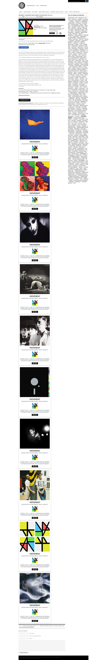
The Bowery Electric (82, 150)
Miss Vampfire (85, 99)
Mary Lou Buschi (74, 93)
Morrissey (83, 101)
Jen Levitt (77, 74)
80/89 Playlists (81, 17)
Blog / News (34, 11)
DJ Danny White (42, 43)
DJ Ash (70, 49)
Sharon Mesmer (81, 136)
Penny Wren (73, 120)
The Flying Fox (78, 154)
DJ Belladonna (76, 49)
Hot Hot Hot (74, 69)
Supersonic (70, 146)
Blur (70, 33)
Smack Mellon (75, 139)
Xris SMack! (84, 181)
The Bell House (75, 150)
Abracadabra (79, 19)
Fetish (73, 60)
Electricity (75, 53)
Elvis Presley (80, 53)
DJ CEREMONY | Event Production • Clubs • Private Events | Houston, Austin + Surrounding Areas (42, 4)
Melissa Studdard (76, 94)
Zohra (74, 182)
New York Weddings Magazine (80, 110)
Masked (80, 93)
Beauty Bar (79, 28)
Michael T (78, 97)
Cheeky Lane (75, 38)
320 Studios (74, 19)
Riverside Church (71, 129)
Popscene (80, 123)
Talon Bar (74, 148)
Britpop (80, 33)
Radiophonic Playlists (72, 127)
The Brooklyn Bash (71, 152)
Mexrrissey (85, 96)
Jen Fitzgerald (71, 74)
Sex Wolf (69, 136)
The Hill (69, 157)
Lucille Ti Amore (81, 89)
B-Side (79, 26)
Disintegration (80, 48)
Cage (70, 36)
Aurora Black (74, 26)
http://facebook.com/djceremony (24, 95)
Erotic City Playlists (71, 56)
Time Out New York (84, 162)
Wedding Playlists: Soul (78, 177)
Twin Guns (81, 166)
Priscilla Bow (74, 124)
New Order (78, 107)
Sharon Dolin (75, 136)
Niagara (69, 111)
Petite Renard (75, 121)
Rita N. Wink (83, 128)
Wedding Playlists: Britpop (80, 170)
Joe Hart (73, 76)
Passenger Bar (29, 625)
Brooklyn (42, 625)
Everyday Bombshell (75, 57)
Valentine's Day (72, 168)
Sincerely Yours (78, 137)
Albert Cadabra (78, 20)
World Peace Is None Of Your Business (81, 180)
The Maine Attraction (76, 157)
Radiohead (79, 125)
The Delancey (83, 153)
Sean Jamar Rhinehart (83, 135)
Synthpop (69, 148)
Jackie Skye (70, 73)
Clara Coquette (84, 40)
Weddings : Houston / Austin (57, 11)
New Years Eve (79, 109)
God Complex (85, 65)
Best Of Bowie (78, 30)
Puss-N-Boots (83, 124)
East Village (85, 52)
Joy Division (56, 625)
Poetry (76, 123)
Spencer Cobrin (82, 140)
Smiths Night (81, 139)
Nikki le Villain (80, 111)
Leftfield (69, 85)
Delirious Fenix (80, 46)
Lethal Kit (76, 86)
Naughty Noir (71, 106)
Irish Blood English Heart (82, 72)
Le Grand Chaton (75, 85)
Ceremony (70, 38)
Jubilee (76, 78)
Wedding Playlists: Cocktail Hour (74, 172)
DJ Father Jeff (82, 49)
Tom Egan (76, 164)
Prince (69, 124)
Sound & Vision (74, 140)
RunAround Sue (79, 132)
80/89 (76, 17)
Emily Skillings (74, 54)
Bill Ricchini (77, 32)
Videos (81, 168)
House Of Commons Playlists (73, 70)
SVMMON (75, 146)
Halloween (79, 68)
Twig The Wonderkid (72, 167)
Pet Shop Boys (81, 121)
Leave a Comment (39, 16)
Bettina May (84, 30)
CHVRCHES (71, 40)
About (20, 11)
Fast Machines (80, 58)
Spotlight (34, 625)
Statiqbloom (76, 141)
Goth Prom (80, 66)
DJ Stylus (73, 52)
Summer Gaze (78, 145)
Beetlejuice (71, 29)
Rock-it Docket (71, 131)
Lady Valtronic (75, 84)
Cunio (81, 44)
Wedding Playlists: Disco (72, 174)
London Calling (82, 88)
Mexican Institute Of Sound (77, 96)
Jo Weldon (76, 77)
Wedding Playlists (78, 169)
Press (66, 11)
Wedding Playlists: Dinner (81, 173)
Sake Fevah (72, 133)
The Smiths (82, 160)
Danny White (46, 625)
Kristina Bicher (75, 82)
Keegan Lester (82, 81)
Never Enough (78, 106)
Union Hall (86, 166)
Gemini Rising (76, 64)
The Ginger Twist (84, 156)
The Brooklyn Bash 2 (80, 152)
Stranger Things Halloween (76, 144)
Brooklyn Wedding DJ (79, 34)
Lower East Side (74, 89)
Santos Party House (78, 133)
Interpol (75, 72)
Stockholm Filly (74, 143)
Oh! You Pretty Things (76, 114)
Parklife (69, 119)
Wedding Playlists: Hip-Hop (83, 174)
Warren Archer (70, 169)
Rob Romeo (85, 129)
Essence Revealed (79, 56)
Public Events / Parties (44, 11)
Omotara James (70, 116)
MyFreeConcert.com (71, 104)
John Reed (84, 76)
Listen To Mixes (27, 11)
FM (83, 60)
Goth (70, 66)
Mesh (81, 94)
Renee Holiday (76, 128)
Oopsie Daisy (77, 116)
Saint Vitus (85, 132)
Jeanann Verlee (85, 73)
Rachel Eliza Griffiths (71, 125)
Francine (79, 61)
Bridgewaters (75, 33)
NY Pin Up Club (81, 113)
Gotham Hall (74, 66)
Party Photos (75, 119)
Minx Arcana (78, 98)
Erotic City (84, 54)
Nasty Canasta (75, 105)
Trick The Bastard (82, 165)
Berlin (72, 30)
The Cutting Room (75, 153)
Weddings (77, 178)
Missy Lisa (71, 101)
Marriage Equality (81, 92)
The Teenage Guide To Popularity (78, 161)
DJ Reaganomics (83, 50)
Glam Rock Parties (78, 65)
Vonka (85, 168)
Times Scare (71, 164)
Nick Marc (74, 111)
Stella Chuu (82, 141)
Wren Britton (71, 181)
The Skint (75, 160)
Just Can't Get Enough (75, 80)
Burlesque (86, 35)
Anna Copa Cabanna (74, 24)
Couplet (76, 44)
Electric (70, 53)
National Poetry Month (84, 105)
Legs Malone (82, 85)
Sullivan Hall (85, 144)
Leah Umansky (82, 84)
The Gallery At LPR (74, 156)
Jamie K (75, 73)
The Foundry (85, 154)
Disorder (86, 48)
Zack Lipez (70, 182)
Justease (82, 80)
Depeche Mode (74, 48)
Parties (23, 627)
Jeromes (81, 74)
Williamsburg (31, 627)
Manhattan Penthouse (73, 92)
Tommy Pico (82, 164)
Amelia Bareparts (84, 21)
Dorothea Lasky (79, 52)
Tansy (86, 148)
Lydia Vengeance (75, 90)
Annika (81, 24)
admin (23, 16)
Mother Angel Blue (71, 102)
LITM (81, 86)
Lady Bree (81, 82)
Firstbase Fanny (78, 60)
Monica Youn (77, 101)
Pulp (79, 124)
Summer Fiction (72, 145)
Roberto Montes (78, 129)
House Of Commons (81, 69)
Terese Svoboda (71, 149)
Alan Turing (71, 20)
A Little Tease (71, 21)
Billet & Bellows (71, 32)
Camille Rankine (83, 36)
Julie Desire (82, 78)
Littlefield (85, 86)
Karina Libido (75, 81)
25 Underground (71, 17)
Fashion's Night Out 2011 (72, 58)
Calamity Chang (76, 36)
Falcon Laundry (83, 57)
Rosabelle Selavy (79, 131)
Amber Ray (77, 21)
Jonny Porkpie (70, 77)
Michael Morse (72, 97)
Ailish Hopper (85, 19)
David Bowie (74, 46)
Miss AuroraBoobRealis (77, 99)
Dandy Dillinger (75, 45)
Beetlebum (85, 28)
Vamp (77, 168)
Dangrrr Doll (81, 45)
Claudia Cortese (76, 41)
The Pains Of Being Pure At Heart (78, 158)
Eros (80, 54)
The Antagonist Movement (79, 149)
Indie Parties (70, 72)
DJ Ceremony (51, 625)
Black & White (84, 32)
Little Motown (70, 88)
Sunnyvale (84, 145)
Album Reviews (85, 20)
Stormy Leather (81, 143)
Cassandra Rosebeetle (72, 37)
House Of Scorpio (83, 70)
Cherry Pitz (81, 38)
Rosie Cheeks (85, 131)
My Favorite (83, 102)
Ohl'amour (83, 114)
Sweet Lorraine (81, 146)
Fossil (75, 61)
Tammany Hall (80, 148)
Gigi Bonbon (71, 65)
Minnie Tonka (71, 98)
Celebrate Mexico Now (81, 37)
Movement (25, 625)
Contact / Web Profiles (74, 11)
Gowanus (73, 68)
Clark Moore (70, 41)
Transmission (75, 165)
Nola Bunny (75, 113)
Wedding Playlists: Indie (74, 176)
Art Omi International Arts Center (77, 25)
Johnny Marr (78, 76)
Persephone (79, 120)
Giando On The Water (84, 64)
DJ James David (75, 50)
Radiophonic (84, 125)
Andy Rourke (78, 22)
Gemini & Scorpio (78, 62)
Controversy (76, 42)
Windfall (70, 180)
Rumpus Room (72, 132)
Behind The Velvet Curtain (79, 29)
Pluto (72, 123)
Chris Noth (86, 38)
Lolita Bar (76, 88)
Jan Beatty (79, 73)
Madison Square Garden (84, 90)
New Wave (73, 109)
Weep (81, 178)
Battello (83, 26)
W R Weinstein (77, 181)
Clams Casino (77, 40)
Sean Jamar (76, 135)
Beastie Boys (73, 28)
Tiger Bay (77, 162)
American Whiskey (71, 22)
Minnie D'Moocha (84, 97)
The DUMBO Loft (71, 154)
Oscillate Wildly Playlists (79, 117)
